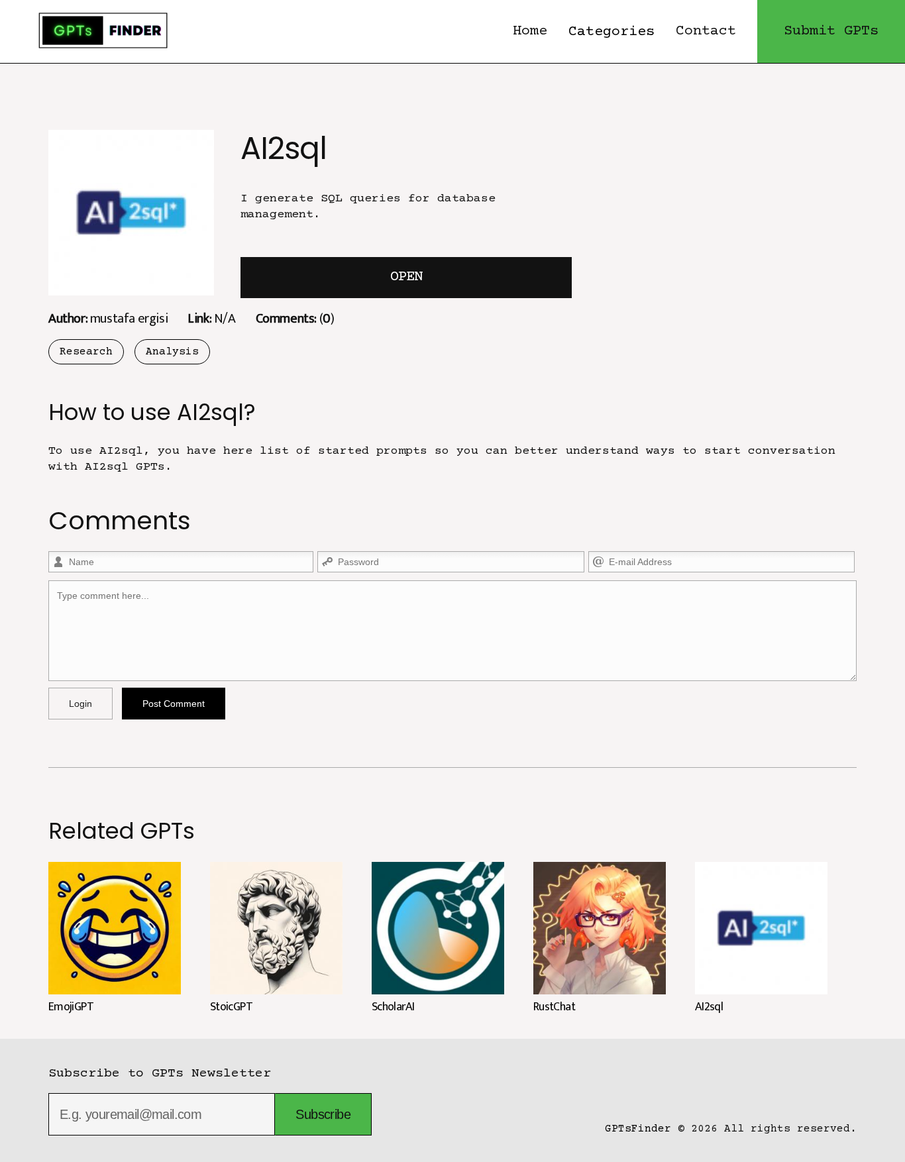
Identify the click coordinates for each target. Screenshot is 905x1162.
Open (406, 277)
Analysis (172, 352)
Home (530, 31)
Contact (706, 31)
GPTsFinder (638, 1129)
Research (86, 352)
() (295, 318)
